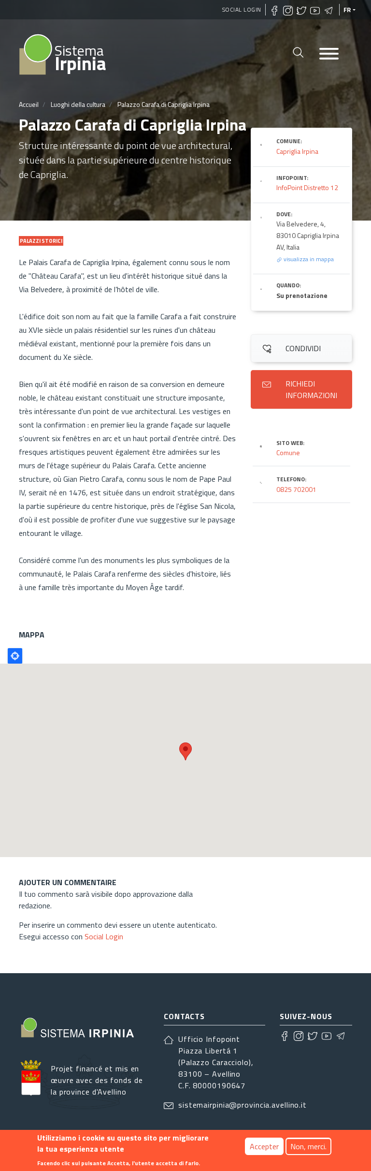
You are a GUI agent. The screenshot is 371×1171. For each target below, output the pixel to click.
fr (347, 10)
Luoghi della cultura (78, 104)
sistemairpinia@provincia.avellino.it (242, 1105)
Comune (288, 452)
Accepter (264, 1146)
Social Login (241, 9)
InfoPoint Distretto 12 (307, 187)
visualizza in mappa (308, 259)
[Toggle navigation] (329, 54)
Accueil (29, 104)
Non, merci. (308, 1146)
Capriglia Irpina (297, 151)
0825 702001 (296, 489)
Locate (15, 656)
